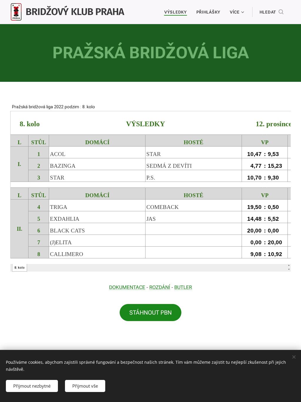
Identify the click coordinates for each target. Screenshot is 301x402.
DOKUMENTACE (127, 287)
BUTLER (183, 287)
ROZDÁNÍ (159, 287)
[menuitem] (177, 12)
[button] (271, 12)
